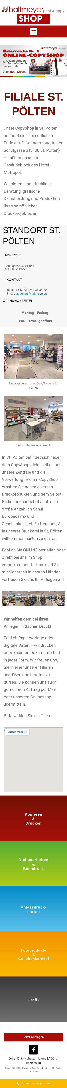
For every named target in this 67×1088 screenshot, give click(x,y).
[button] (33, 31)
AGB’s (52, 1058)
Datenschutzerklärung (31, 1058)
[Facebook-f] (33, 1049)
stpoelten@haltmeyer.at (31, 293)
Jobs (12, 1058)
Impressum (33, 1063)
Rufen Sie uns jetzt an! (36, 1083)
